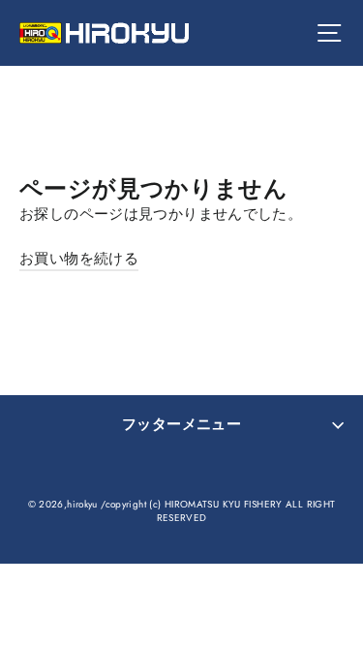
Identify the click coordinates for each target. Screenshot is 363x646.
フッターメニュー (181, 424)
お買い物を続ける (78, 258)
